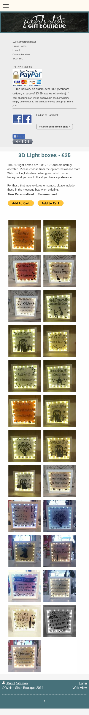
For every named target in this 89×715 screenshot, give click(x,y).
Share (20, 136)
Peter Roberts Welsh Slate (53, 126)
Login (83, 683)
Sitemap (22, 683)
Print (10, 683)
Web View (80, 688)
